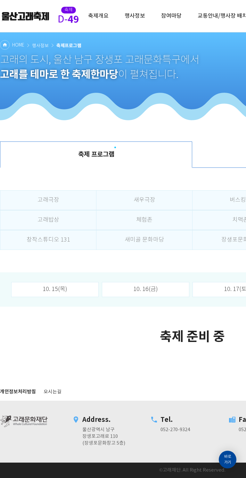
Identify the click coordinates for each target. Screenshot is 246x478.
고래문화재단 (25, 16)
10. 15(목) (55, 289)
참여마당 (171, 16)
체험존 (144, 220)
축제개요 (98, 16)
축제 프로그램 (96, 154)
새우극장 (144, 200)
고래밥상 (48, 220)
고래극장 (48, 200)
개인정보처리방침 (18, 392)
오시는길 (53, 392)
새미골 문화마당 (144, 240)
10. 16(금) (145, 289)
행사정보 (135, 16)
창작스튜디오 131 (48, 240)
